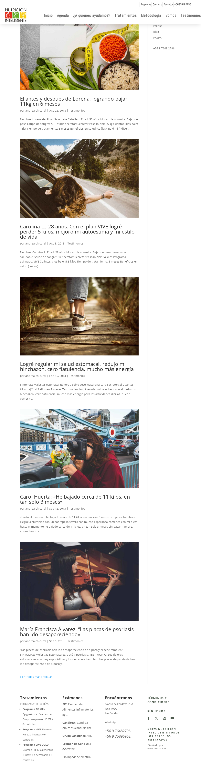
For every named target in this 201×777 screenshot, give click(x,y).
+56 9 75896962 (118, 736)
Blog (156, 32)
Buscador (168, 4)
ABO (77, 736)
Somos (170, 15)
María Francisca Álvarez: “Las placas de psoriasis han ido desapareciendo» (77, 632)
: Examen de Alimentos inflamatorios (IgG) (78, 709)
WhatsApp (111, 722)
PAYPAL (158, 38)
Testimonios (191, 15)
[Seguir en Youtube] (172, 718)
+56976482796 (182, 4)
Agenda (63, 15)
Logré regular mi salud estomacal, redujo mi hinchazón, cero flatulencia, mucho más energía (77, 366)
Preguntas (146, 4)
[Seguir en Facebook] (148, 718)
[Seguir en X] (156, 718)
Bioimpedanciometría (76, 757)
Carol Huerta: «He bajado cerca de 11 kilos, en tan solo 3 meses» (75, 499)
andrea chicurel (35, 110)
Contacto (157, 4)
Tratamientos (126, 15)
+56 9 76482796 (118, 730)
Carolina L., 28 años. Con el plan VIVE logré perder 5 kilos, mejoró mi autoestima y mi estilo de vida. (77, 231)
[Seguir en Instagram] (164, 718)
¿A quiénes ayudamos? (91, 15)
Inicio (48, 15)
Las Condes (111, 713)
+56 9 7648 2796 (164, 48)
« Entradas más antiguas (36, 677)
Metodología (151, 15)
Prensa (157, 26)
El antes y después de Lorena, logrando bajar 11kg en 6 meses (73, 101)
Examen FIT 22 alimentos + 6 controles (37, 734)
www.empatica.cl (157, 748)
